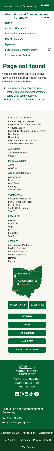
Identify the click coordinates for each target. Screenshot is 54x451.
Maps (11, 226)
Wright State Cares (27, 349)
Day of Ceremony (14, 39)
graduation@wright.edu (19, 422)
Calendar (12, 220)
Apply (27, 325)
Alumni (16, 164)
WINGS (11, 236)
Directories (13, 223)
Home (8, 22)
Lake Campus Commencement (28, 49)
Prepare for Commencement (20, 33)
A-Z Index (27, 316)
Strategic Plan (15, 189)
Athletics (16, 168)
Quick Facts (13, 183)
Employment (27, 333)
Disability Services (16, 248)
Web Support (28, 447)
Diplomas (10, 44)
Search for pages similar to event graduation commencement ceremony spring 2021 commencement (26, 92)
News (11, 180)
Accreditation (14, 177)
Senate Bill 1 (14, 205)
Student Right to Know (18, 208)
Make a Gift (27, 341)
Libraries (12, 258)
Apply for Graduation (15, 28)
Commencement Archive (18, 55)
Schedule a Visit (18, 305)
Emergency (24, 440)
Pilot (10, 230)
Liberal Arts (13, 137)
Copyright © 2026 (10, 433)
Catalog (12, 156)
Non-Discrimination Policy (20, 202)
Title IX (11, 211)
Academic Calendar (17, 152)
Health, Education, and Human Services (26, 131)
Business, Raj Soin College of (21, 121)
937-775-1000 (27, 386)
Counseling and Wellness (20, 245)
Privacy (37, 440)
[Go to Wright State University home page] (20, 5)
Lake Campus (14, 134)
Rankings (12, 186)
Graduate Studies (16, 128)
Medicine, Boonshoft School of (22, 140)
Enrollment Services (17, 251)
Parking (11, 261)
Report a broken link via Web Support (26, 99)
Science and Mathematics (20, 143)
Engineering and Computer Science (25, 124)
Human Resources (17, 254)
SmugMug (17, 233)
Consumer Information (19, 199)
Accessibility (29, 433)
